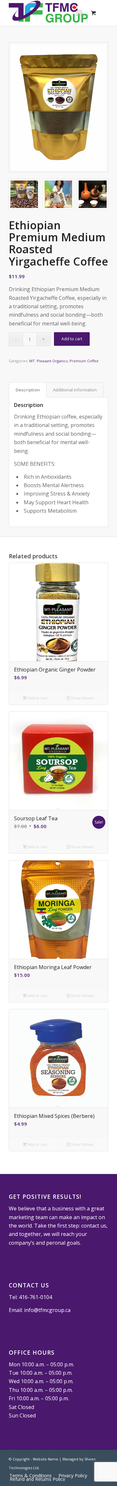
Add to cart (71, 339)
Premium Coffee (84, 360)
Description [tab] (28, 390)
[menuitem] (72, 1476)
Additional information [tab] (75, 390)
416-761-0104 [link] (35, 1297)
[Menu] (79, 13)
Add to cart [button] (37, 697)
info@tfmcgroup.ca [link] (47, 1310)
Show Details (82, 697)
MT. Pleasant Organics (48, 360)
